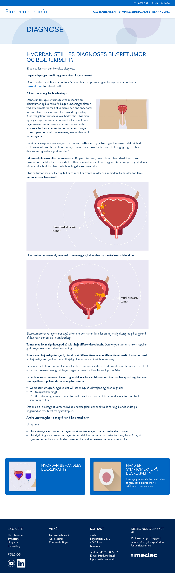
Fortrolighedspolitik (59, 535)
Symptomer (14, 539)
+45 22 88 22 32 (108, 552)
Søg (167, 3)
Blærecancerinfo (26, 12)
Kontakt (142, 3)
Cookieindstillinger (58, 542)
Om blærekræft (104, 12)
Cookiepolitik (56, 539)
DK (156, 3)
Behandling (161, 12)
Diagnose (13, 542)
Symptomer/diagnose (134, 12)
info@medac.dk (106, 556)
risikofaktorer (34, 86)
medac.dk (110, 559)
